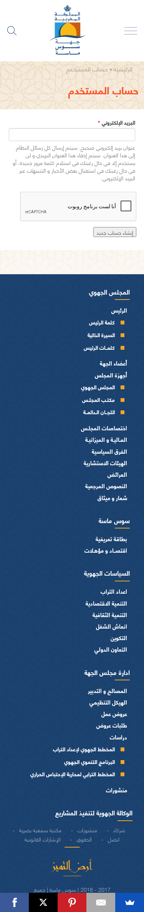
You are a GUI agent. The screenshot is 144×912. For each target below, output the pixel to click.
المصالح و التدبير (107, 690)
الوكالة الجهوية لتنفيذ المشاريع (93, 812)
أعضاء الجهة (113, 363)
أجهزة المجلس (111, 375)
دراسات (118, 737)
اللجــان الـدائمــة (99, 411)
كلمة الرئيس (102, 322)
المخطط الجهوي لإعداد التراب (84, 749)
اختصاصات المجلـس (104, 428)
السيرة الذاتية (101, 334)
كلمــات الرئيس (99, 347)
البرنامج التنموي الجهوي (89, 761)
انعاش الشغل (111, 626)
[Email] (100, 902)
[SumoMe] (129, 902)
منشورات (116, 790)
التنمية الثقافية (110, 614)
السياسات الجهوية (107, 572)
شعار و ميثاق (112, 497)
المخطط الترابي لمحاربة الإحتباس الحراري (72, 774)
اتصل (113, 839)
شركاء (119, 829)
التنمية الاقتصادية (106, 603)
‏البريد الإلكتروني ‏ (116, 122)
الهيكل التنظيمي (108, 702)
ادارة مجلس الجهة (107, 672)
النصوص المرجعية (106, 486)
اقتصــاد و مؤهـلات (105, 550)
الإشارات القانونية (43, 839)
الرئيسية (123, 68)
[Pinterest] (72, 902)
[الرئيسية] (72, 30)
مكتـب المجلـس (98, 399)
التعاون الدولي (110, 649)
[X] (43, 902)
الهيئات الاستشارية (105, 463)
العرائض (117, 474)
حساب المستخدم (87, 68)
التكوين (119, 637)
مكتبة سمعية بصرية (40, 829)
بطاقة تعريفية (111, 538)
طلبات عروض (111, 725)
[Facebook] (14, 902)
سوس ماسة (114, 520)
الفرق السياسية (109, 451)
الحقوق (84, 839)
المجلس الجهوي (109, 291)
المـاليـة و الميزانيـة (106, 439)
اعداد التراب (114, 591)
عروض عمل (114, 713)
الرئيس (119, 310)
